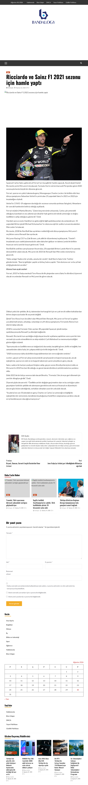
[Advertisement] (44, 44)
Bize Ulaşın (40, 2)
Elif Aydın (10, 88)
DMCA (48, 2)
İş (7, 633)
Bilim (72, 753)
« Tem (7, 699)
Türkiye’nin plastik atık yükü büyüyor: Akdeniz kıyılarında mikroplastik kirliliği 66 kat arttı (11, 766)
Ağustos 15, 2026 (60, 774)
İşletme (57, 753)
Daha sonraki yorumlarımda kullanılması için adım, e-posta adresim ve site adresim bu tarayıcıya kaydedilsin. (41, 587)
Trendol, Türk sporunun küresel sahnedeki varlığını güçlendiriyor (16, 503)
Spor (8, 72)
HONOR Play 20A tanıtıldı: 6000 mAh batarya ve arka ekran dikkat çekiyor (27, 763)
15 (67, 681)
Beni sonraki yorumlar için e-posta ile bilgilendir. (27, 593)
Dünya (8, 629)
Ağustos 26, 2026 (12, 779)
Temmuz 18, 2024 (73, 508)
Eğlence (9, 646)
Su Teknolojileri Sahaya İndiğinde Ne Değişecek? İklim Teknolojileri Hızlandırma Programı (76, 766)
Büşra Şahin (11, 777)
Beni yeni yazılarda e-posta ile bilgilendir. (24, 597)
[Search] (81, 63)
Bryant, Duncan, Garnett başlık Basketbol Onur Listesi (23, 463)
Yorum (9, 533)
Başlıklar (9, 625)
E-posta (48, 562)
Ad (8, 562)
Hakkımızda (30, 2)
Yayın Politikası (58, 2)
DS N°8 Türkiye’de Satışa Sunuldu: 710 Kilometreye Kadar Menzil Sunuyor (60, 764)
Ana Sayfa (10, 621)
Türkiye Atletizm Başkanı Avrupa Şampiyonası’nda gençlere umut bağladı (69, 503)
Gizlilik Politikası (71, 2)
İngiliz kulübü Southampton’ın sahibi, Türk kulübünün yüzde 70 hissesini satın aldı (44, 504)
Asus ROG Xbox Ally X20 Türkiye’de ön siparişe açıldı (43, 761)
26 (33, 690)
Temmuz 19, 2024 (19, 508)
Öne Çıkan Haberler (9, 752)
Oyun (40, 753)
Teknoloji (25, 753)
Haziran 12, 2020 (21, 88)
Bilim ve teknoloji (12, 637)
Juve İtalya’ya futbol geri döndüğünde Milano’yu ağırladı (65, 463)
